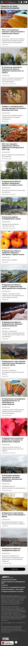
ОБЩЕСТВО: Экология (8, 83)
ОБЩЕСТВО (5, 44)
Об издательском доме (8, 579)
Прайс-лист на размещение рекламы (13, 587)
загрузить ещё (14, 569)
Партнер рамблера (14, 638)
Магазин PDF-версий (7, 589)
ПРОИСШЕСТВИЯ (7, 158)
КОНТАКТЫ (4, 585)
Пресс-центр (19, 589)
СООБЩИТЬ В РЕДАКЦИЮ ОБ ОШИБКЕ (12, 591)
